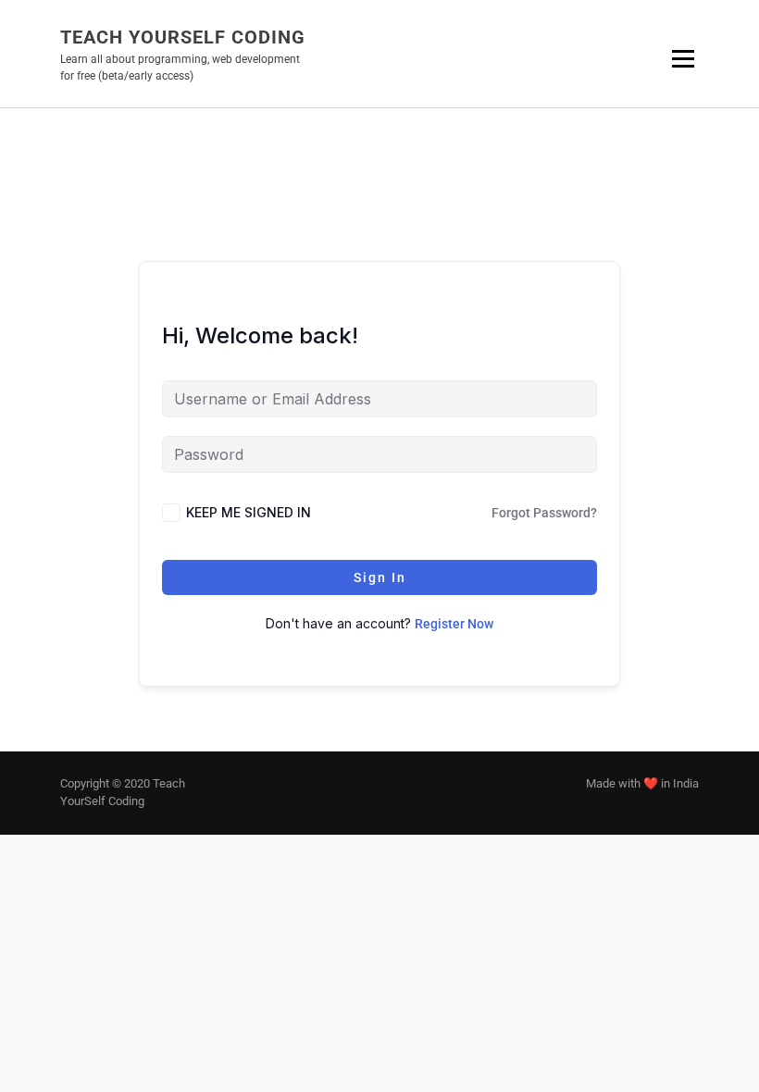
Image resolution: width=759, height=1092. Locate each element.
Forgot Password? (544, 512)
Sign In (380, 577)
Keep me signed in (248, 512)
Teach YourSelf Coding (182, 37)
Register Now (454, 623)
